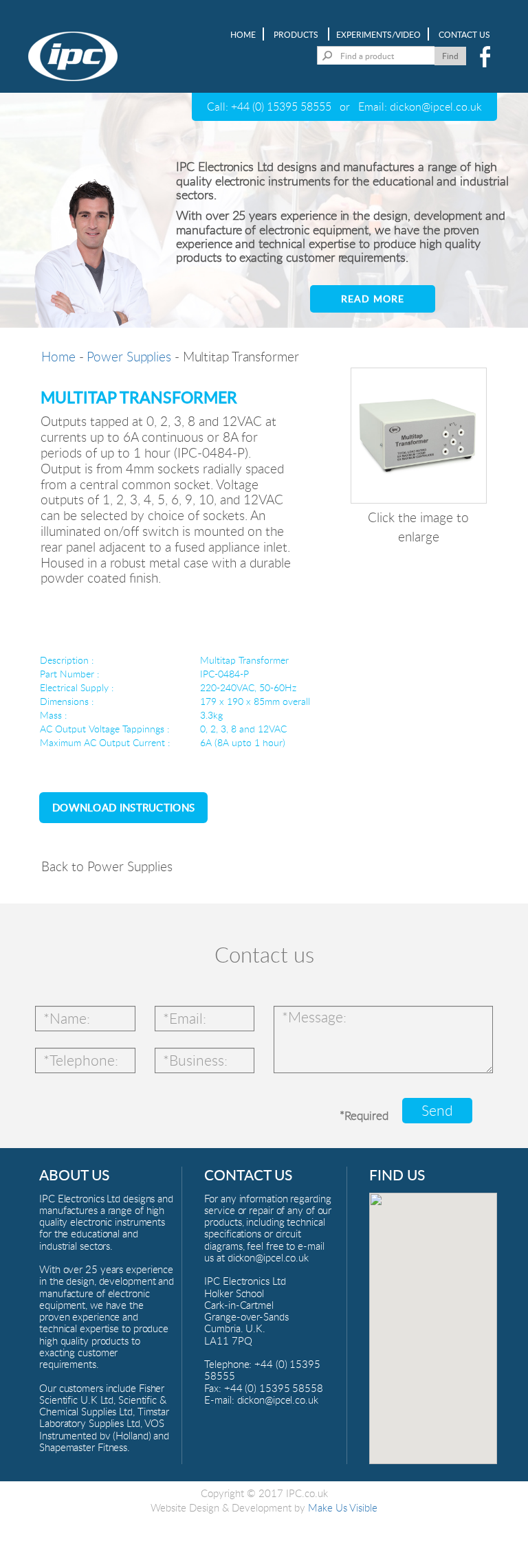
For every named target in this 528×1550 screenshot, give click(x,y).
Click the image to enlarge (418, 526)
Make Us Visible (342, 1507)
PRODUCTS (296, 34)
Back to (107, 866)
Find (450, 55)
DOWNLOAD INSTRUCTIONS (123, 807)
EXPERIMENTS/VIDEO (378, 34)
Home (58, 356)
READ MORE (372, 298)
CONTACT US (464, 34)
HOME (243, 34)
